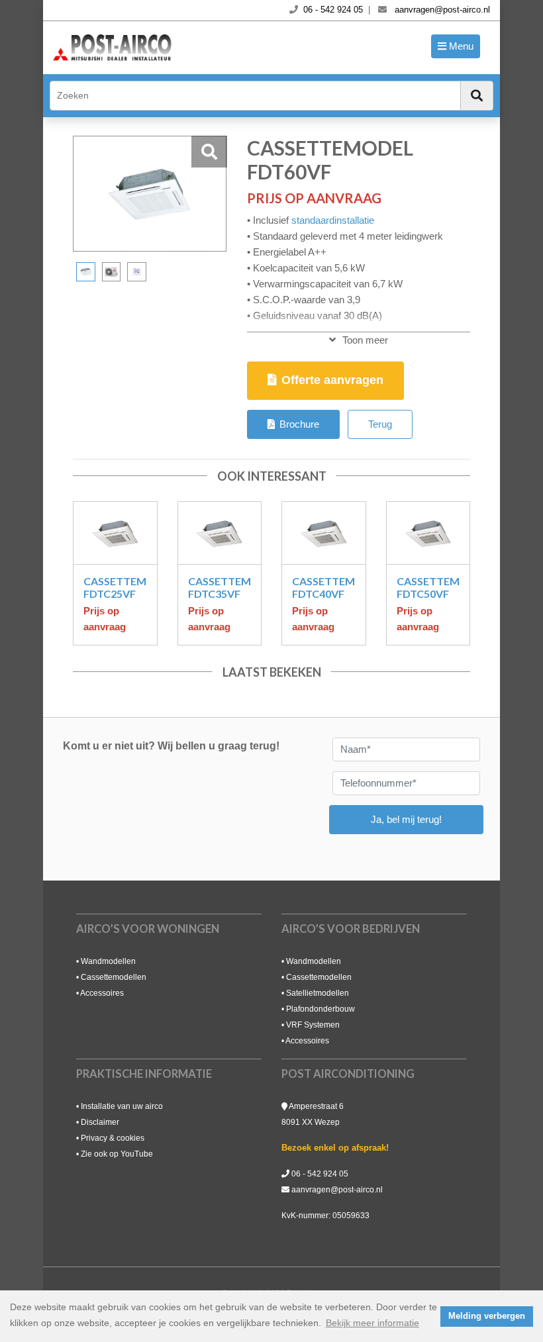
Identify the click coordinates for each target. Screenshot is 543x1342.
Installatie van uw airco (122, 1106)
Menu (459, 46)
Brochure (299, 424)
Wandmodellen (108, 961)
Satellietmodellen (317, 993)
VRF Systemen (313, 1025)
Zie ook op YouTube (117, 1154)
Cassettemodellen (113, 977)
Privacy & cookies (112, 1138)
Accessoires (102, 993)
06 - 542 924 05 (319, 1173)
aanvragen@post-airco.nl (337, 1189)
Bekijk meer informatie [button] (372, 1323)
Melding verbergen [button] (486, 1316)
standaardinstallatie (332, 220)
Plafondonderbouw (320, 1009)
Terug (380, 424)
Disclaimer (100, 1122)
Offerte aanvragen (332, 380)
